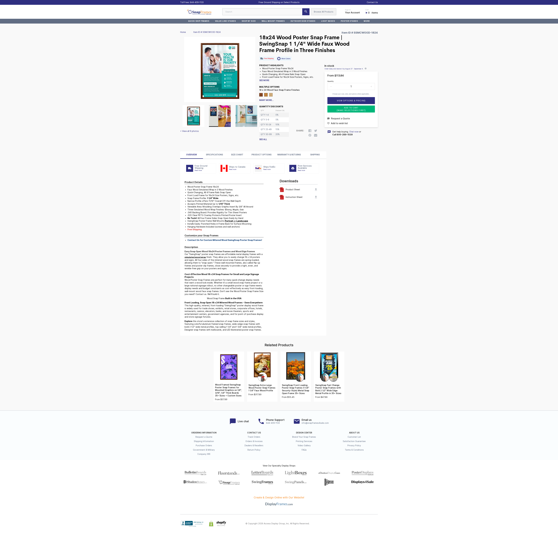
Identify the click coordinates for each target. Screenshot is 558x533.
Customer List (354, 437)
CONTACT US (254, 433)
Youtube (376, 523)
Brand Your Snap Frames (304, 437)
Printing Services (304, 441)
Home (183, 32)
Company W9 (203, 454)
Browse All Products (323, 12)
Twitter (357, 523)
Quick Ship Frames (198, 21)
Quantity (330, 81)
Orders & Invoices (254, 441)
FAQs (304, 450)
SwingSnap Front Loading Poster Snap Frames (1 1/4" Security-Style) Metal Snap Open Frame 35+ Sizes (295, 389)
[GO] (306, 11)
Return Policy (253, 450)
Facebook (350, 523)
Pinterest (363, 523)
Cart (367, 10)
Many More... (266, 100)
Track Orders (254, 437)
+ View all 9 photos (189, 131)
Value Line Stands (225, 21)
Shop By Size (249, 21)
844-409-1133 (197, 2)
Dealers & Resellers (254, 445)
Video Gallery (304, 445)
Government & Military (204, 450)
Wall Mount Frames (273, 21)
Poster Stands (349, 21)
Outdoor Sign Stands (302, 21)
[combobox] (266, 11)
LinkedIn (369, 523)
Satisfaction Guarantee (354, 441)
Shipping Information (204, 441)
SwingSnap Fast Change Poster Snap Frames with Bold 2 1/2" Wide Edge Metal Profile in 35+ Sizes (328, 389)
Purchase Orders (204, 445)
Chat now (353, 132)
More (367, 21)
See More (264, 80)
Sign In (348, 10)
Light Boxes (328, 21)
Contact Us (372, 2)
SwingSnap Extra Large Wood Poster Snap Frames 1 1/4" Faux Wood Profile (261, 388)
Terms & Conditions (354, 450)
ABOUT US (354, 433)
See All (263, 139)
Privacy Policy (354, 445)
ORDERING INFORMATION (204, 433)
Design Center (304, 433)
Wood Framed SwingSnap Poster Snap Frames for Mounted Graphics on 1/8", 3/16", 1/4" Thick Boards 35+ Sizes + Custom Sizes (228, 390)
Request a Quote (203, 437)
